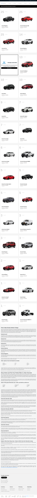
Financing (20, 486)
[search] (36, 3)
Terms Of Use (10, 496)
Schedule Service (12, 488)
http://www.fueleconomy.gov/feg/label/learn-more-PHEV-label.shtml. (9, 467)
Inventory (3, 486)
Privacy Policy (6, 496)
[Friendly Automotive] (3, 3)
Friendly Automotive (2, 496)
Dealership (29, 486)
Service (11, 486)
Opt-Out (20, 496)
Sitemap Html (15, 496)
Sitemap (13, 496)
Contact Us (4, 477)
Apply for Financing (21, 488)
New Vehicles (3, 488)
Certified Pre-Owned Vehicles (5, 491)
